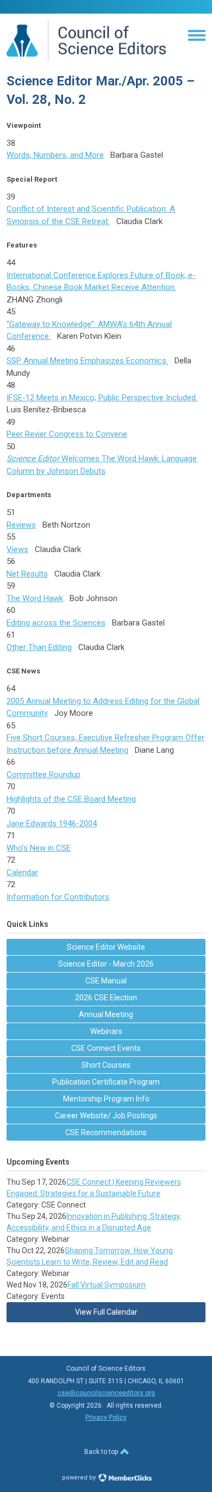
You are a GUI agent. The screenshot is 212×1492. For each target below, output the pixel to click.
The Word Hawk (35, 598)
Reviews (21, 525)
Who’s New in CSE (39, 848)
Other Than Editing (39, 647)
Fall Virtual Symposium (106, 1284)
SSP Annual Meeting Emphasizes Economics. (87, 361)
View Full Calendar (106, 1312)
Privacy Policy (106, 1417)
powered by (79, 1477)
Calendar (22, 872)
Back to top (102, 1452)
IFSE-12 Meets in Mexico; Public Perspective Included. (102, 398)
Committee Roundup (43, 774)
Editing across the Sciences (56, 623)
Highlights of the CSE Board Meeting (71, 799)
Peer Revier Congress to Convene (67, 434)
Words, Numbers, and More (55, 155)
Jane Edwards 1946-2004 (52, 823)
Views (17, 549)
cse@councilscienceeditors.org (106, 1393)
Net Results (27, 574)
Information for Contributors (58, 897)
